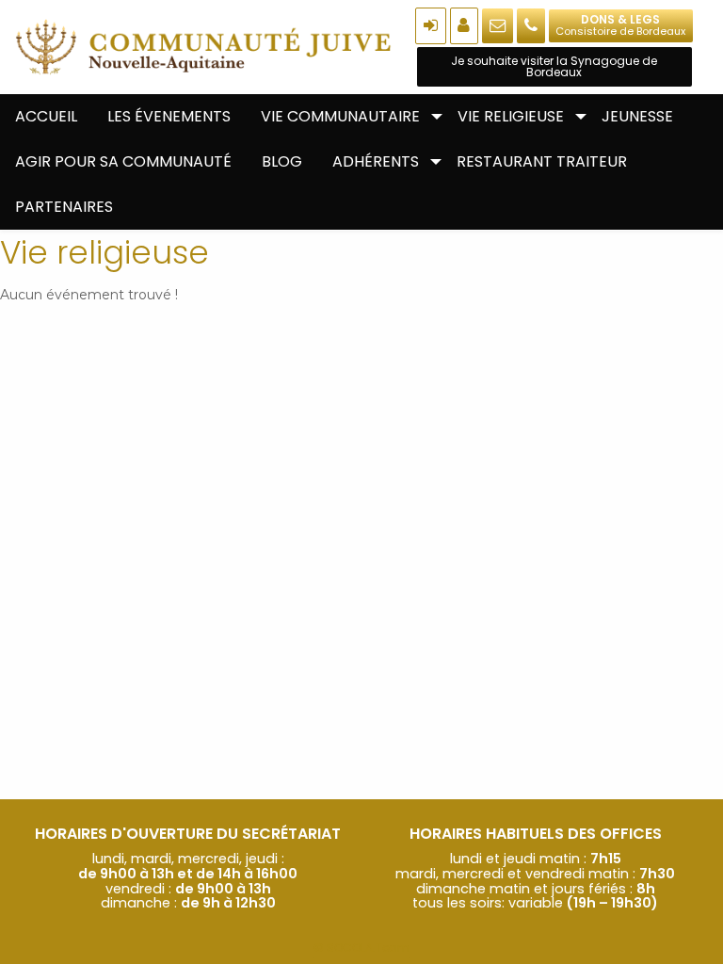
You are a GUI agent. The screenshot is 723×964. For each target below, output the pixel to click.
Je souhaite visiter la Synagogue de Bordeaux (554, 66)
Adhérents (375, 161)
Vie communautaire (340, 116)
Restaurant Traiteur (542, 161)
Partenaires (64, 206)
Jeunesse (637, 116)
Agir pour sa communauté (123, 161)
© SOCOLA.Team (361, 948)
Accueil (46, 116)
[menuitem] (46, 116)
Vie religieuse (511, 116)
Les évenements (169, 116)
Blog (282, 161)
